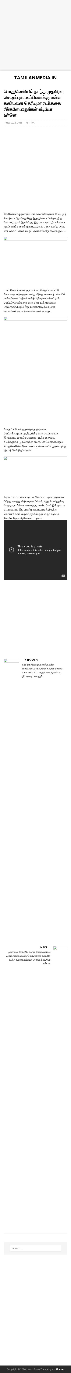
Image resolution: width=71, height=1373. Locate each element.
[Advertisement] (35, 35)
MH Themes (58, 1369)
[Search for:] (35, 1248)
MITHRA (30, 122)
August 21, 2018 (13, 122)
